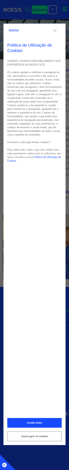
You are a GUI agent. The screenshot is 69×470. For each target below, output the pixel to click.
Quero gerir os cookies (34, 436)
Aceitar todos (34, 422)
